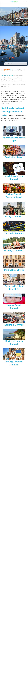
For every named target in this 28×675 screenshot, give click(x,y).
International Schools (14, 270)
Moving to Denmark (14, 233)
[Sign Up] (26, 1)
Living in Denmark (14, 216)
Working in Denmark (14, 324)
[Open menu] (2, 1)
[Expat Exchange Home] (14, 1)
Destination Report (14, 157)
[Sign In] (24, 1)
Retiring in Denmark (14, 250)
